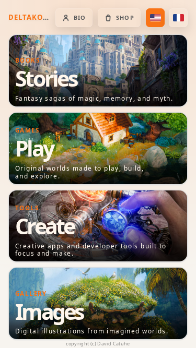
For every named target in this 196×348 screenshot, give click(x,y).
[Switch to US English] (155, 17)
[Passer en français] (178, 17)
